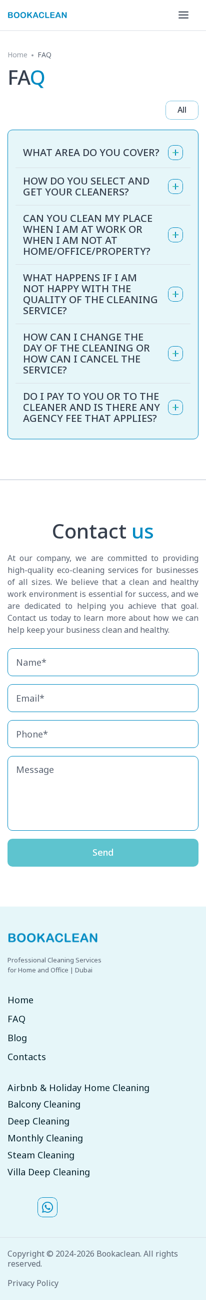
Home (18, 54)
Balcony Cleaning (44, 1104)
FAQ (17, 1019)
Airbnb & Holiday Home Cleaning (79, 1088)
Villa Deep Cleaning (49, 1172)
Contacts (27, 1057)
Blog (17, 1038)
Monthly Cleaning (45, 1138)
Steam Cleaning (41, 1155)
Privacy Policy (33, 1283)
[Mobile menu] (183, 14)
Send (103, 852)
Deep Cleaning (39, 1121)
